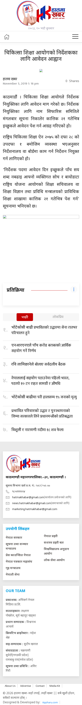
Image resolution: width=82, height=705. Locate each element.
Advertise (25, 685)
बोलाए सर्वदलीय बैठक (38, 364)
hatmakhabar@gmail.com (28, 497)
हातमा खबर (10, 79)
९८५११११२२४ (18, 491)
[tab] (24, 317)
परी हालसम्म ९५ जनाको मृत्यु (44, 397)
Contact (40, 685)
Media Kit (54, 685)
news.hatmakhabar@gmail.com (31, 503)
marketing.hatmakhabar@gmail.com (34, 509)
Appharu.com (50, 702)
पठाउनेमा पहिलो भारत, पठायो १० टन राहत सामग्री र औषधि (40, 381)
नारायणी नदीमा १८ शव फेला (37, 430)
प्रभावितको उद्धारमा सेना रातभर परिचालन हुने (44, 330)
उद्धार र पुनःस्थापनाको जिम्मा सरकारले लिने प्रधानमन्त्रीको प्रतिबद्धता (42, 414)
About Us (10, 685)
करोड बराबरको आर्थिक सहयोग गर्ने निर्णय (41, 348)
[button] (75, 36)
